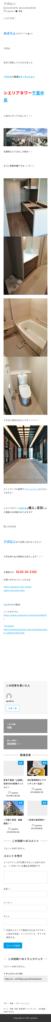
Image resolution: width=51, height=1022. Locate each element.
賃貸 (20, 11)
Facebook (9, 625)
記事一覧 (12, 708)
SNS (6, 604)
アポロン (10, 3)
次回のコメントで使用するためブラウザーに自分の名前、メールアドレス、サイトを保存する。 (26, 934)
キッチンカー (32, 1009)
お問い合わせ (9, 1011)
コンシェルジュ (31, 488)
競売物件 (22, 1009)
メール (8, 902)
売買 (16, 1009)
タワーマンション (26, 76)
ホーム (6, 1009)
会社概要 (41, 1009)
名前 (7, 888)
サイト (7, 916)
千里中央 (8, 76)
